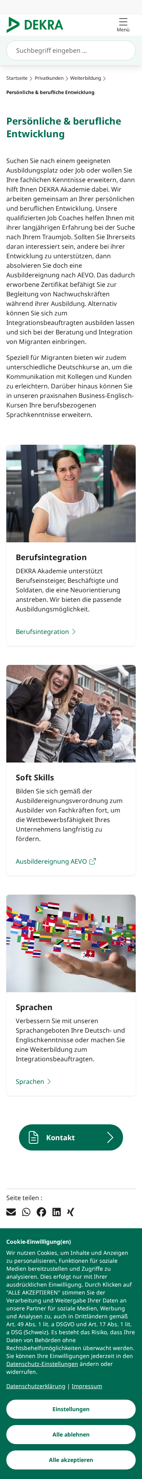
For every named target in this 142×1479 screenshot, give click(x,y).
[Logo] (38, 25)
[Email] (11, 1211)
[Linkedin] (56, 1211)
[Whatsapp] (26, 1211)
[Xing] (70, 1211)
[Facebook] (41, 1211)
